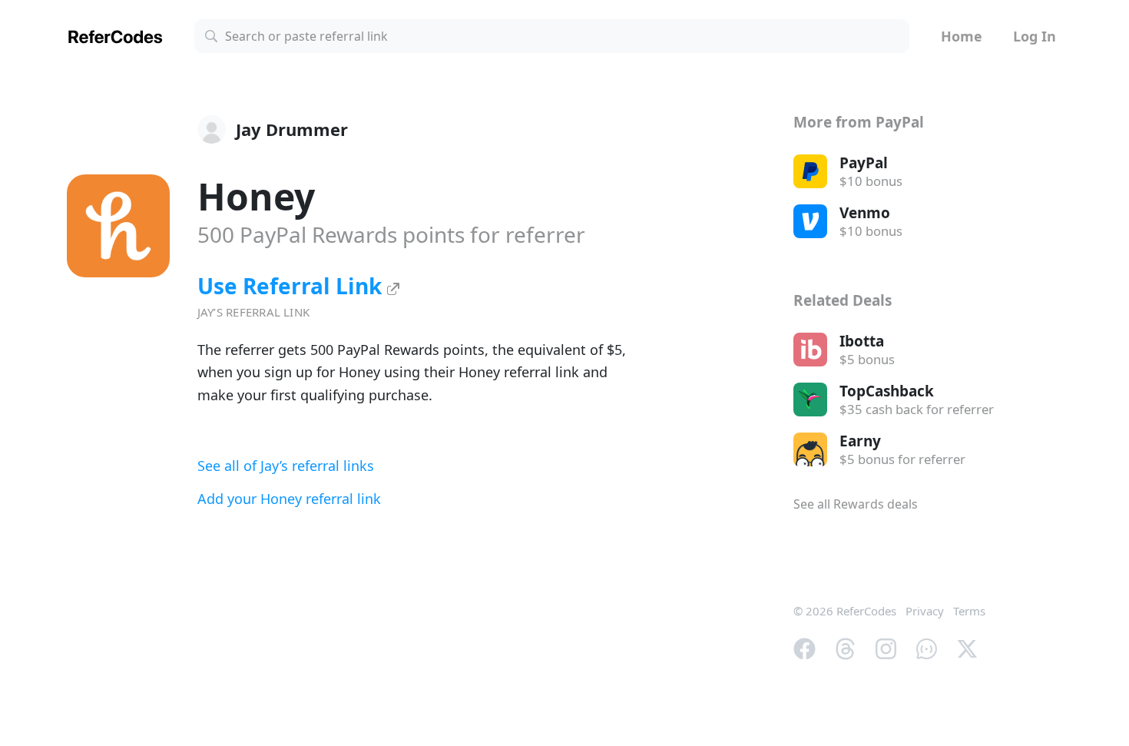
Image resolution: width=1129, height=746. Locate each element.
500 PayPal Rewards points (391, 234)
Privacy (925, 610)
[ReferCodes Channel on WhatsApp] (926, 647)
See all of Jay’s (285, 465)
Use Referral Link (292, 285)
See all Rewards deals (855, 504)
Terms (969, 610)
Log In (1034, 36)
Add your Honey (289, 498)
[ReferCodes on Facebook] (804, 647)
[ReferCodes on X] (967, 647)
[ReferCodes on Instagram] (886, 647)
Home (961, 36)
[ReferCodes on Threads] (845, 647)
